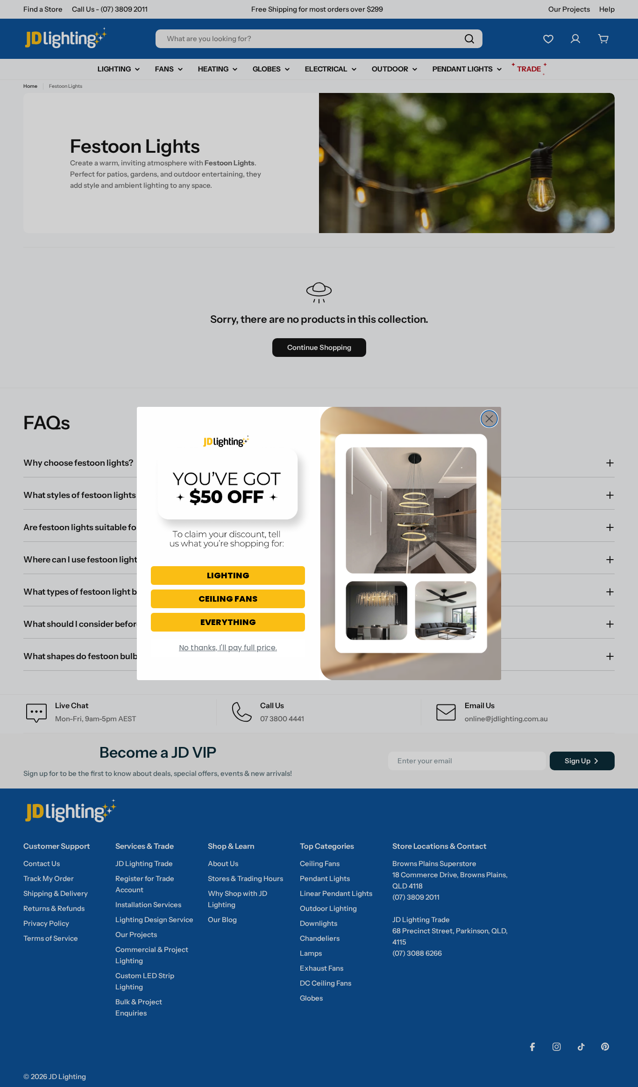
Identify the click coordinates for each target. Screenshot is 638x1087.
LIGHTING (228, 575)
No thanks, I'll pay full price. (228, 647)
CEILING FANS (227, 598)
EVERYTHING (228, 622)
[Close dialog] (489, 419)
